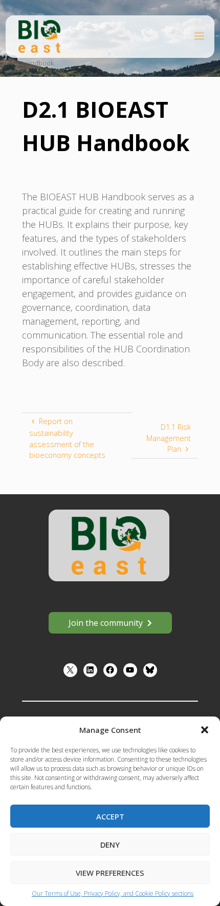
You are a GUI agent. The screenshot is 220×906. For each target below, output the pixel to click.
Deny (110, 844)
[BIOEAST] (39, 35)
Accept (110, 816)
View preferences (110, 873)
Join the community (106, 622)
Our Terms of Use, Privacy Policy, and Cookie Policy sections (112, 893)
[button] (205, 730)
